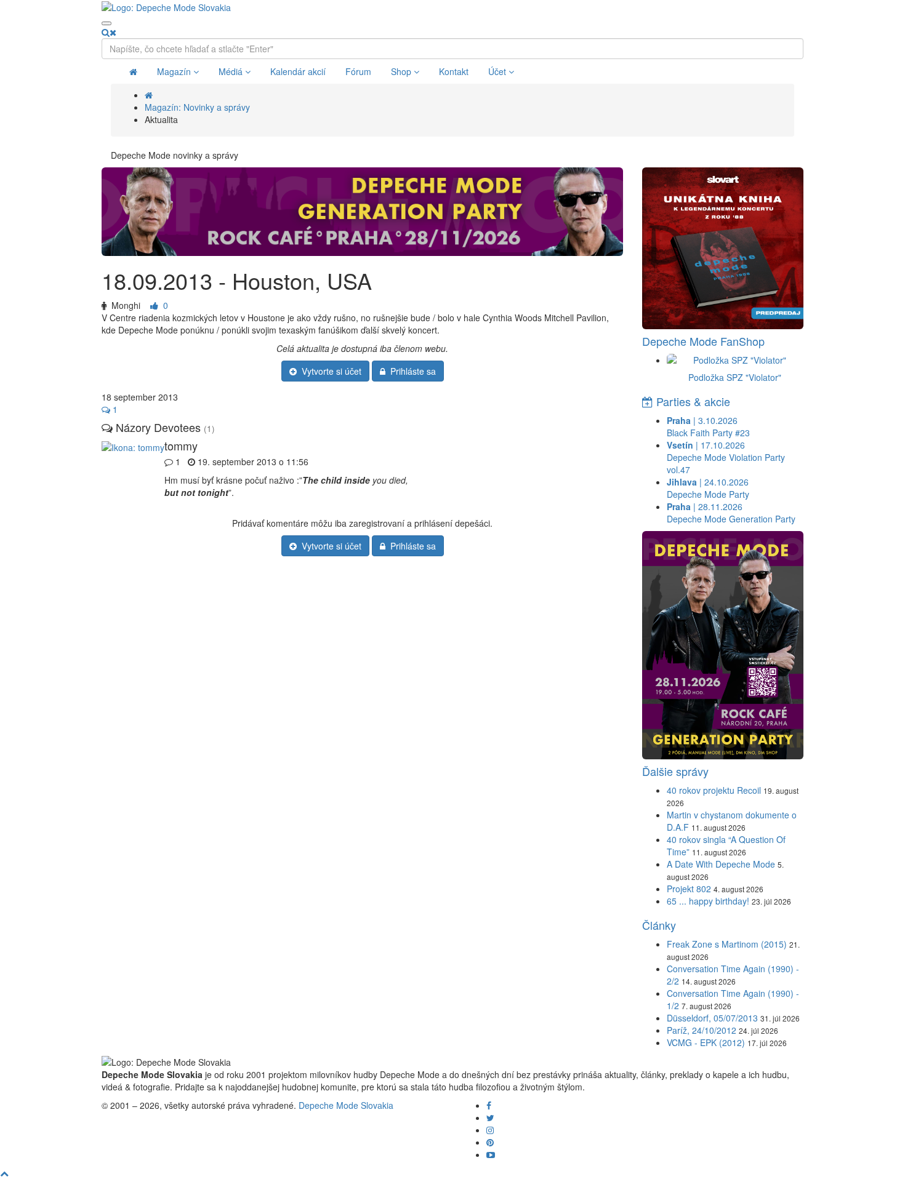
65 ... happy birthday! (708, 901)
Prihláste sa (410, 371)
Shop (402, 71)
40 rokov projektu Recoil (714, 790)
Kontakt (454, 71)
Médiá (232, 71)
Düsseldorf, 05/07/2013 (712, 1018)
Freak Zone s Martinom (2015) (727, 944)
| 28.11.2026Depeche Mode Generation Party (731, 512)
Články (659, 925)
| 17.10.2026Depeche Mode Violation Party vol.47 (726, 457)
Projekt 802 (689, 888)
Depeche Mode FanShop (703, 341)
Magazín (175, 71)
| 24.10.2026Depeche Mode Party (708, 488)
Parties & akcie (691, 401)
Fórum (358, 71)
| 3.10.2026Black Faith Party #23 (708, 426)
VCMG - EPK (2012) (706, 1042)
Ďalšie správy (675, 771)
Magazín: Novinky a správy (197, 107)
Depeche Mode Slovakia (346, 1105)
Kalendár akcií (298, 71)
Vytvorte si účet (329, 371)
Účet (498, 71)
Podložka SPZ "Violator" (734, 377)
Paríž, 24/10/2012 (701, 1030)
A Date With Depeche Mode (721, 864)
